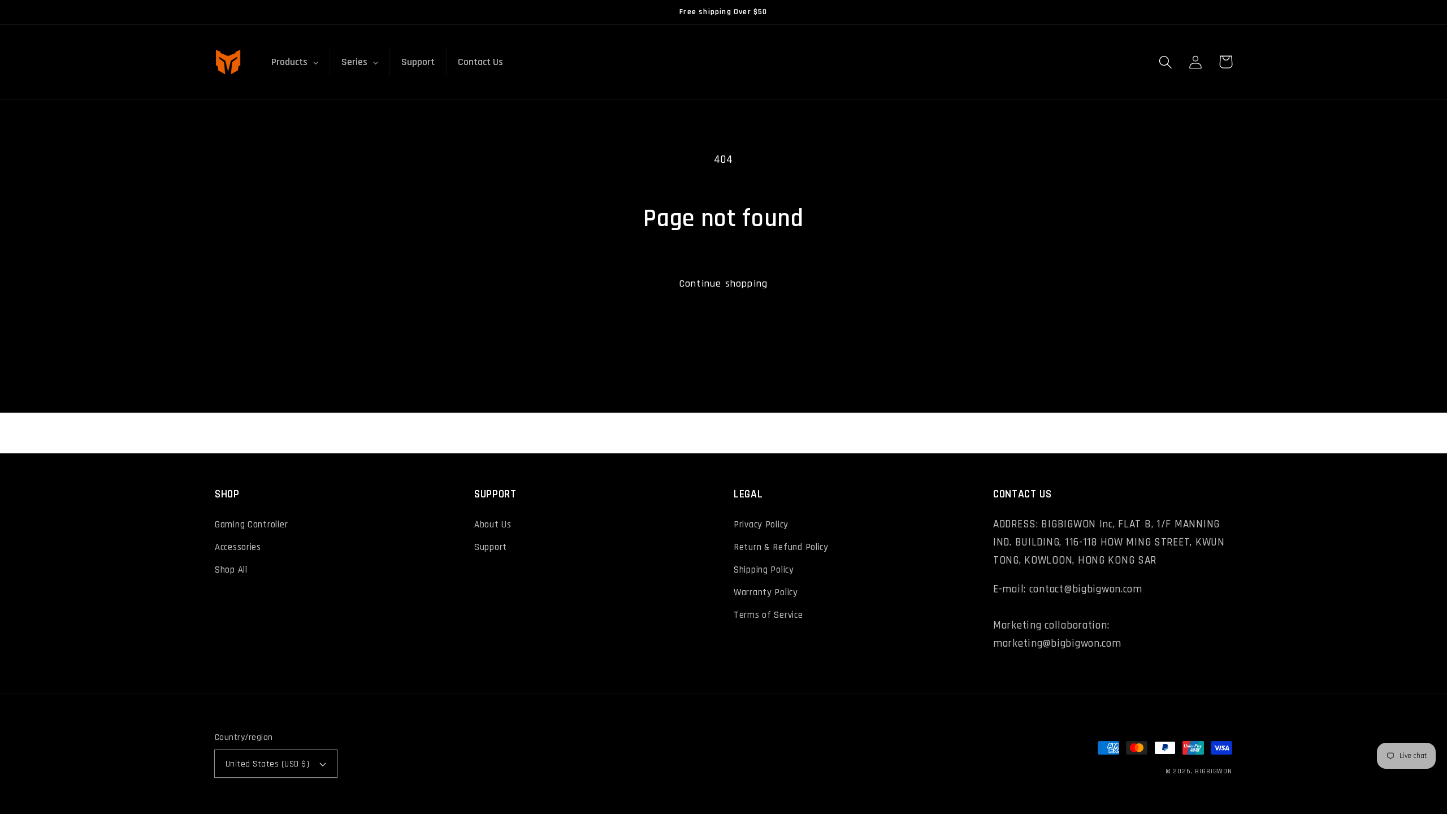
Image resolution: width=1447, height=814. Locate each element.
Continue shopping (723, 283)
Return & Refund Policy (781, 547)
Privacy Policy (761, 524)
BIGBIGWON (1213, 771)
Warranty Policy (766, 592)
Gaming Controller (251, 524)
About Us (493, 524)
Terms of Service (768, 615)
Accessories (238, 547)
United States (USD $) (267, 763)
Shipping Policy (764, 570)
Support (490, 547)
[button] (1166, 62)
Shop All (231, 570)
